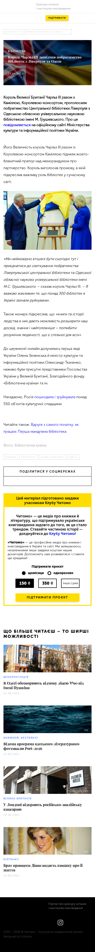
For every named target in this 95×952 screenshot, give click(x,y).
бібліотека (12, 32)
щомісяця (36, 573)
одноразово (63, 573)
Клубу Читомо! (62, 533)
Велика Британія (37, 32)
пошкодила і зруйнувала (54, 397)
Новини (10, 457)
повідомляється (17, 125)
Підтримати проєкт (47, 597)
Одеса (58, 32)
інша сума (70, 583)
